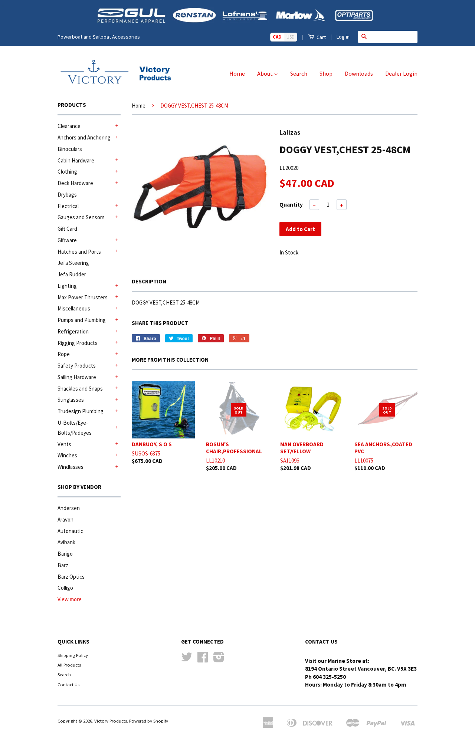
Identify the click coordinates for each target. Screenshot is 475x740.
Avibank (66, 542)
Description (149, 281)
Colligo (65, 587)
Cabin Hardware (76, 160)
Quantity (291, 204)
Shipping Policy (73, 655)
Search (298, 73)
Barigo (65, 553)
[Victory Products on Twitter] (186, 659)
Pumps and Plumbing (82, 319)
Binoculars (70, 148)
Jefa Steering (73, 262)
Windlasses (70, 466)
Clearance (69, 125)
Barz (63, 565)
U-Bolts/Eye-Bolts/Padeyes (75, 427)
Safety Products (77, 365)
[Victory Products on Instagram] (219, 659)
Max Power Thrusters (83, 297)
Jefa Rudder (72, 274)
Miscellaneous (74, 308)
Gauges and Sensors (81, 217)
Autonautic (70, 531)
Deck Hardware (75, 183)
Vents (64, 444)
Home (237, 73)
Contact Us (68, 684)
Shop (326, 73)
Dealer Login (401, 73)
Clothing (67, 171)
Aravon (65, 519)
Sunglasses (71, 399)
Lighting (67, 285)
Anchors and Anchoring (84, 137)
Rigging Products (78, 342)
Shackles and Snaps (80, 388)
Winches (67, 455)
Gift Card (67, 228)
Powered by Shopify (148, 721)
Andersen (69, 508)
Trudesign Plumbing (81, 411)
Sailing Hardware (77, 377)
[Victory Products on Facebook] (202, 659)
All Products (69, 665)
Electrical (68, 206)
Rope (64, 354)
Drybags (67, 194)
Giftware (67, 240)
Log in (343, 36)
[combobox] (393, 37)
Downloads (359, 73)
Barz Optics (71, 576)
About (265, 73)
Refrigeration (73, 331)
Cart (320, 37)
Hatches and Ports (79, 251)
